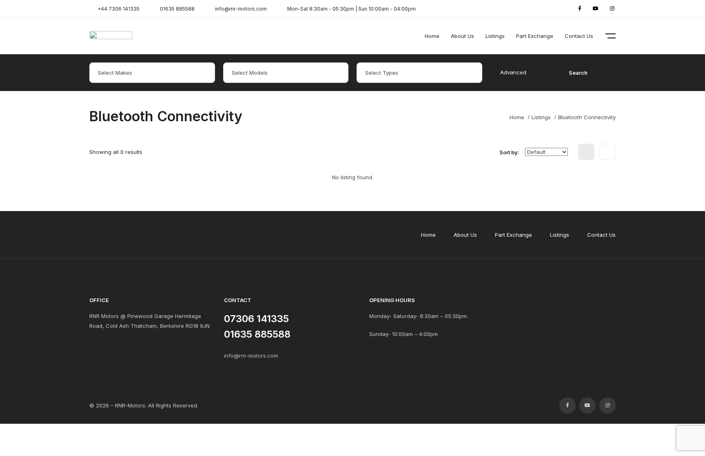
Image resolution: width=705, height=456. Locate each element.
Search (578, 72)
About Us (462, 36)
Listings (495, 36)
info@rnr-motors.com (251, 355)
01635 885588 (257, 334)
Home (432, 36)
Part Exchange (534, 36)
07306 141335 (256, 319)
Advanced (513, 72)
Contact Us (579, 36)
